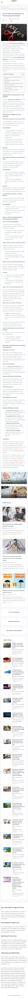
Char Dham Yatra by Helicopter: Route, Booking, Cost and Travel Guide (17, 822)
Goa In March (21, 911)
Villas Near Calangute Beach (12, 977)
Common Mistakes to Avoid (11, 89)
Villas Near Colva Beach (18, 984)
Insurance (7, 6)
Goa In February (14, 911)
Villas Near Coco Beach (17, 982)
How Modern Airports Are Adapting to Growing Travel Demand (17, 700)
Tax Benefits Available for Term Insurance (11, 81)
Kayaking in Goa (8, 932)
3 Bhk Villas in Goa (12, 958)
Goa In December (20, 917)
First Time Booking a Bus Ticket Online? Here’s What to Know (17, 660)
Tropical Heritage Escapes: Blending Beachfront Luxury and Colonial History (18, 806)
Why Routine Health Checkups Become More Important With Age (17, 742)
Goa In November (10, 917)
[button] (22, 74)
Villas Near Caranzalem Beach (8, 980)
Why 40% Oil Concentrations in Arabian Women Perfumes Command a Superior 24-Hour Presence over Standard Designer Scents (18, 883)
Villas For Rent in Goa (6, 957)
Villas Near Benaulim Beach (8, 975)
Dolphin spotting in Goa (20, 940)
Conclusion (7, 91)
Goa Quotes (4, 918)
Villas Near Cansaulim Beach (17, 978)
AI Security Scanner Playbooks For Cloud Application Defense (17, 714)
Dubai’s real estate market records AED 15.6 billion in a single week (17, 645)
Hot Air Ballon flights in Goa (8, 926)
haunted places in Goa (16, 945)
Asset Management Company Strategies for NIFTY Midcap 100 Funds (17, 687)
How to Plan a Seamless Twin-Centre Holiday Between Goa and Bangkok (18, 789)
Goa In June (17, 913)
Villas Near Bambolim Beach (18, 973)
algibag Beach (11, 986)
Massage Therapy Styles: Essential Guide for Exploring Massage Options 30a (18, 729)
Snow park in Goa (9, 949)
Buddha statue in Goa (9, 943)
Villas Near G (4, 986)
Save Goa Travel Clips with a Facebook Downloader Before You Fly (18, 850)
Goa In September (16, 915)
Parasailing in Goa (15, 928)
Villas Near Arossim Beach (11, 969)
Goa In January (5, 911)
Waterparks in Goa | (6, 941)
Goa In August (7, 915)
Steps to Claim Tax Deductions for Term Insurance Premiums (13, 84)
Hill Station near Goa (16, 941)
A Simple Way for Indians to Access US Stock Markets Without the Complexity (18, 672)
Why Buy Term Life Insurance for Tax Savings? (13, 77)
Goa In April (4, 913)
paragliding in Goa (5, 928)
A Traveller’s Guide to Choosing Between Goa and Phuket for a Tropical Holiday (18, 865)
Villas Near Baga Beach (15, 971)
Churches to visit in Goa (7, 940)
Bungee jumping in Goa (14, 930)
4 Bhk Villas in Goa (22, 958)
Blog (14, 932)
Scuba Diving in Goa (21, 926)
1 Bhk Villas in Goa (16, 957)
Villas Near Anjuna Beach (7, 968)
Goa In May (11, 913)
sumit (22, 649)
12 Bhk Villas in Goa (19, 962)
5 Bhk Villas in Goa (6, 960)
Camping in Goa (19, 943)
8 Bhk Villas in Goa (9, 962)
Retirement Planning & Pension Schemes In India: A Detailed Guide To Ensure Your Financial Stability (18, 772)
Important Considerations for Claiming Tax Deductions (13, 87)
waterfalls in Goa (5, 945)
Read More (5, 570)
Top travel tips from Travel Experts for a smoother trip (17, 836)
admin (5, 19)
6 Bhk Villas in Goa (15, 960)
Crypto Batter (18, 949)
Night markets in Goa (16, 947)
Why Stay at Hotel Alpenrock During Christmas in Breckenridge (17, 757)
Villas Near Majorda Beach (11, 987)
